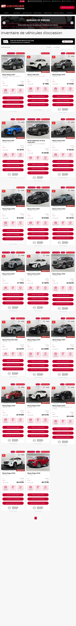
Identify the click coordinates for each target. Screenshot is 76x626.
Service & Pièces (59, 13)
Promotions (48, 13)
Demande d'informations (13, 106)
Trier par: (49, 47)
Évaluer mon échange (13, 102)
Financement (37, 13)
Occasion (17, 13)
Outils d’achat (27, 13)
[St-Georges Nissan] (12, 6)
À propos (70, 13)
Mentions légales (13, 111)
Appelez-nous (56, 1)
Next (71, 22)
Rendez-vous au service (67, 7)
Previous (4, 22)
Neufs (6, 13)
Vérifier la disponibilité (13, 98)
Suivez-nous (47, 1)
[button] (2, 64)
